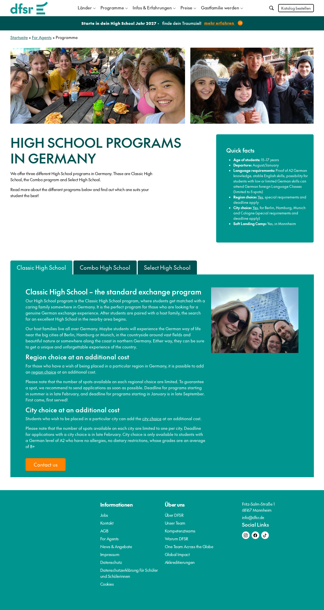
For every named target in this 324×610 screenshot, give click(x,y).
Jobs (104, 515)
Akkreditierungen (180, 562)
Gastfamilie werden (220, 8)
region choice (43, 372)
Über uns (175, 504)
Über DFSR (174, 515)
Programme (112, 8)
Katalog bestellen (296, 8)
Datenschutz (111, 562)
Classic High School (41, 267)
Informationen (116, 504)
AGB (104, 530)
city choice (151, 418)
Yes (260, 196)
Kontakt (107, 523)
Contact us (45, 464)
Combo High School (105, 267)
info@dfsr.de (253, 517)
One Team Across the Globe (189, 546)
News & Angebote (116, 546)
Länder (85, 8)
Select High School (167, 267)
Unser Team (175, 523)
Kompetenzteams (180, 530)
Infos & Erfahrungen (152, 8)
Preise (186, 8)
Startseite (19, 37)
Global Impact (177, 554)
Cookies (107, 584)
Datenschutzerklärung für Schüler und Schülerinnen (129, 573)
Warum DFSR (176, 538)
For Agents (42, 37)
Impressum (109, 554)
